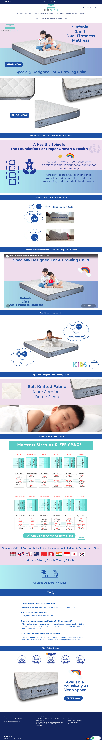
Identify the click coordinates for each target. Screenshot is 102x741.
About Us (70, 718)
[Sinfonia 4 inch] (22, 666)
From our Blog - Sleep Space (75, 720)
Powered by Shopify (19, 738)
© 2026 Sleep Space (9, 738)
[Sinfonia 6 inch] (51, 666)
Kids (26, 13)
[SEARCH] (84, 7)
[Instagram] (8, 1)
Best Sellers (20, 13)
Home (36, 18)
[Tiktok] (10, 1)
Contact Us (70, 723)
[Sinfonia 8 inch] (80, 666)
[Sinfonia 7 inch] (65, 666)
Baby (30, 13)
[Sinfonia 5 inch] (36, 666)
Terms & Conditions (73, 722)
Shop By (35, 13)
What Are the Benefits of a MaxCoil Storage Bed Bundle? (49, 722)
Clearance (82, 13)
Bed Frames (59, 13)
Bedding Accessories (71, 13)
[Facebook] (3, 1)
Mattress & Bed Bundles (46, 13)
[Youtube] (6, 1)
